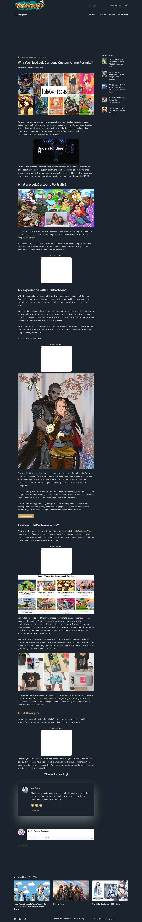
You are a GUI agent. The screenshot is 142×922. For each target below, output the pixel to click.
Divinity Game (22, 904)
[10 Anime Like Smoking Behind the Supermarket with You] (104, 99)
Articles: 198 (35, 810)
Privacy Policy (123, 15)
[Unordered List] (43, 837)
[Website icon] (36, 805)
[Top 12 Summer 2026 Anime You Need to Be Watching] (104, 110)
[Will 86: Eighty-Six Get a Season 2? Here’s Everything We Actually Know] (104, 86)
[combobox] (99, 6)
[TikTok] (25, 919)
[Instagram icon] (40, 805)
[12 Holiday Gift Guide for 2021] (113, 890)
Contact (112, 15)
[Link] (49, 837)
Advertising (102, 15)
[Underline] (34, 837)
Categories (22, 15)
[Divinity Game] (35, 890)
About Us (91, 15)
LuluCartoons (26, 516)
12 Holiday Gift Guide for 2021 (106, 904)
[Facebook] (15, 919)
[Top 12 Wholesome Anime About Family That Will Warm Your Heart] (104, 61)
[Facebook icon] (32, 805)
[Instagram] (20, 919)
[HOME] (19, 57)
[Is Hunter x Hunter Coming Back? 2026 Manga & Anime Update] (104, 74)
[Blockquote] (46, 837)
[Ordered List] (40, 837)
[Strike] (37, 837)
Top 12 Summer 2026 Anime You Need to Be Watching (117, 110)
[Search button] (126, 6)
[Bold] (28, 837)
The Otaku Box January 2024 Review (70, 904)
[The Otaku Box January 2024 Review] (74, 890)
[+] (52, 837)
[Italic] (31, 837)
